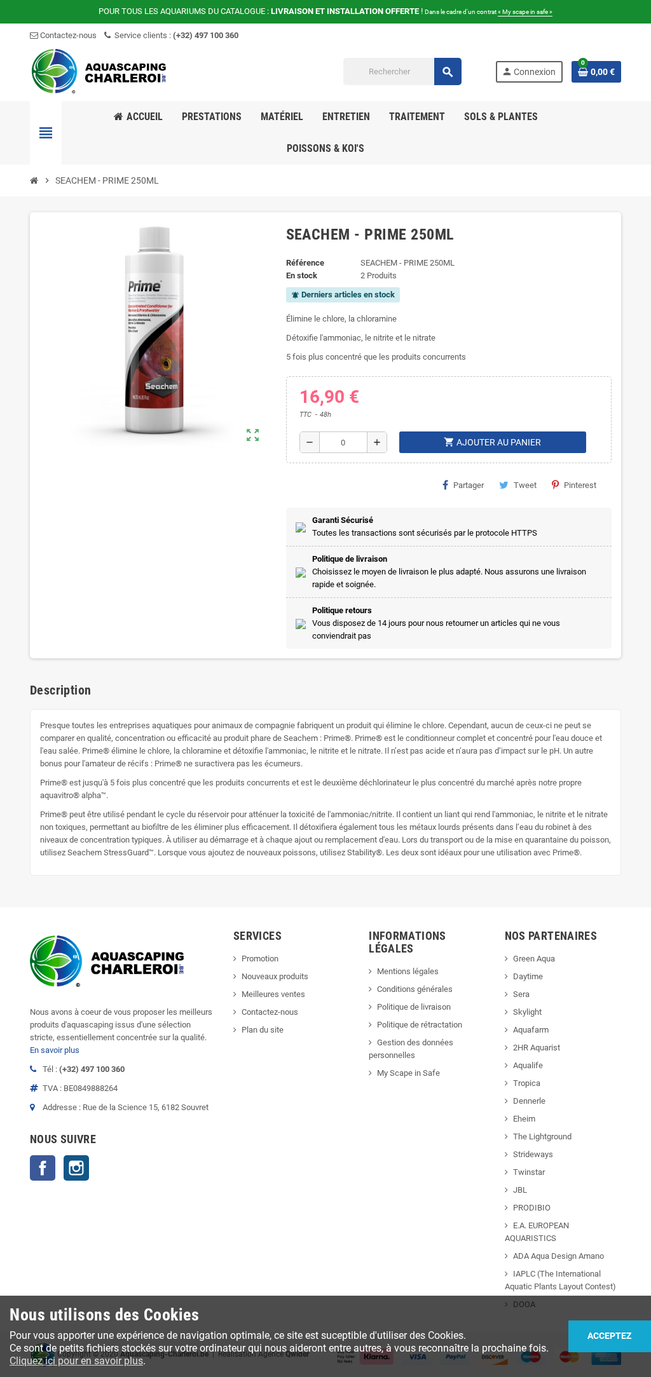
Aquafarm (531, 1029)
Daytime (528, 976)
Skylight (527, 1012)
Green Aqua (534, 958)
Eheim (524, 1118)
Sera (521, 994)
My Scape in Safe (408, 1073)
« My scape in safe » (525, 12)
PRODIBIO (532, 1207)
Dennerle (529, 1101)
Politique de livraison (414, 1007)
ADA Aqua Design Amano (558, 1256)
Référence (305, 263)
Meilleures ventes (273, 994)
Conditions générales (415, 989)
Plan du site (263, 1029)
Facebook (42, 1168)
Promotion (260, 958)
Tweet (525, 485)
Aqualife (528, 1065)
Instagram (76, 1168)
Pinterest (580, 485)
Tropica (526, 1083)
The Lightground (542, 1136)
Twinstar (529, 1172)
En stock (301, 275)
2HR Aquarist (536, 1047)
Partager (468, 485)
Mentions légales (408, 971)
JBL (520, 1190)
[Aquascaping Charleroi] (100, 71)
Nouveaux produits (275, 976)
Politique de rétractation (419, 1024)
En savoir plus (54, 1050)
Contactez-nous (67, 35)
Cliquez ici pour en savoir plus (76, 1361)
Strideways (533, 1154)
